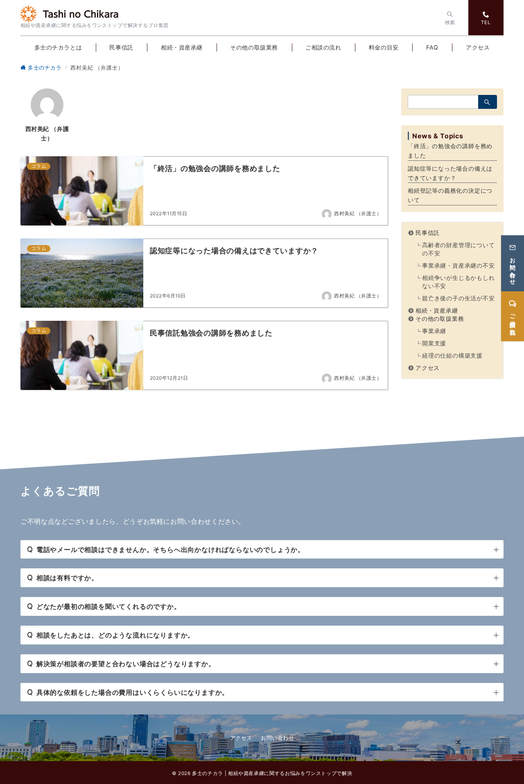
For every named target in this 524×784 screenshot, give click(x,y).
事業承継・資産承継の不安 (458, 265)
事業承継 (434, 330)
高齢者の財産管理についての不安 (458, 249)
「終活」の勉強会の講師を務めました (450, 150)
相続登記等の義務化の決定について (450, 195)
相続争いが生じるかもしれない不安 (458, 281)
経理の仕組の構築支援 (452, 355)
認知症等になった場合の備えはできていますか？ (450, 173)
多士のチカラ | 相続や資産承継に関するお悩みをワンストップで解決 (272, 773)
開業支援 (434, 343)
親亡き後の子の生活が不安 (458, 298)
